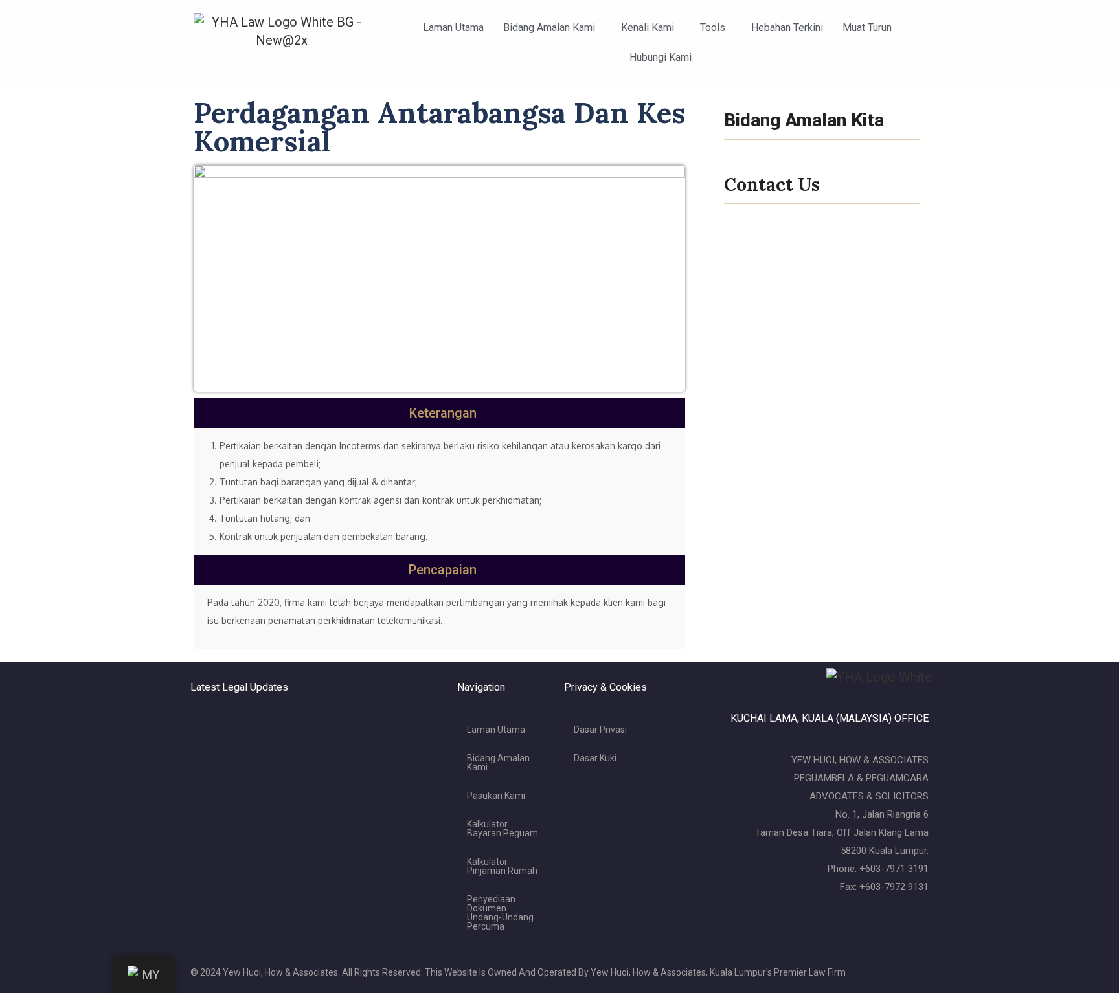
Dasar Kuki (595, 758)
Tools (712, 27)
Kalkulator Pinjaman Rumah (502, 866)
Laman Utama (453, 27)
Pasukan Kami (496, 795)
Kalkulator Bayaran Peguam (502, 828)
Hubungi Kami (660, 57)
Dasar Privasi (600, 729)
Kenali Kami (647, 27)
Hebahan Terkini (787, 27)
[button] (552, 28)
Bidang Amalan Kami (549, 27)
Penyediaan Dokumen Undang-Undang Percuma (500, 913)
